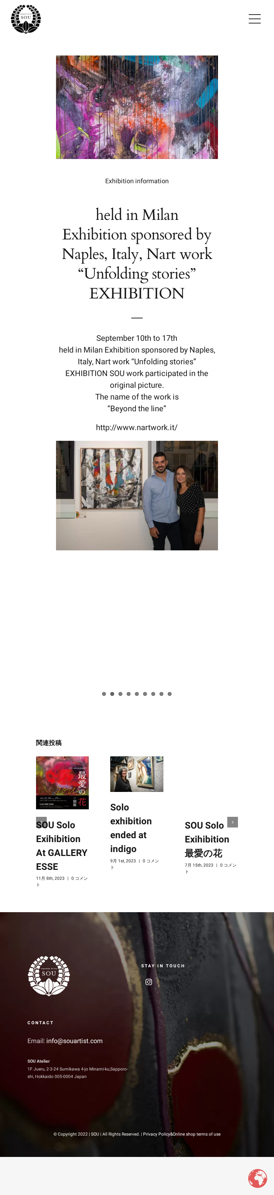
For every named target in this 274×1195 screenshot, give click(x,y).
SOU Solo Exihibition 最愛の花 (207, 839)
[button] (41, 822)
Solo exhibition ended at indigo (131, 828)
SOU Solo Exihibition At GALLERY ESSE (61, 846)
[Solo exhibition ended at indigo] (136, 774)
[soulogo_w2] (48, 958)
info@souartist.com (74, 1041)
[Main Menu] (254, 19)
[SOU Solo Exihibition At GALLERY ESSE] (62, 782)
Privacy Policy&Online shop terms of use (181, 1134)
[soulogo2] (26, 7)
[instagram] (148, 981)
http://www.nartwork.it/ (137, 427)
